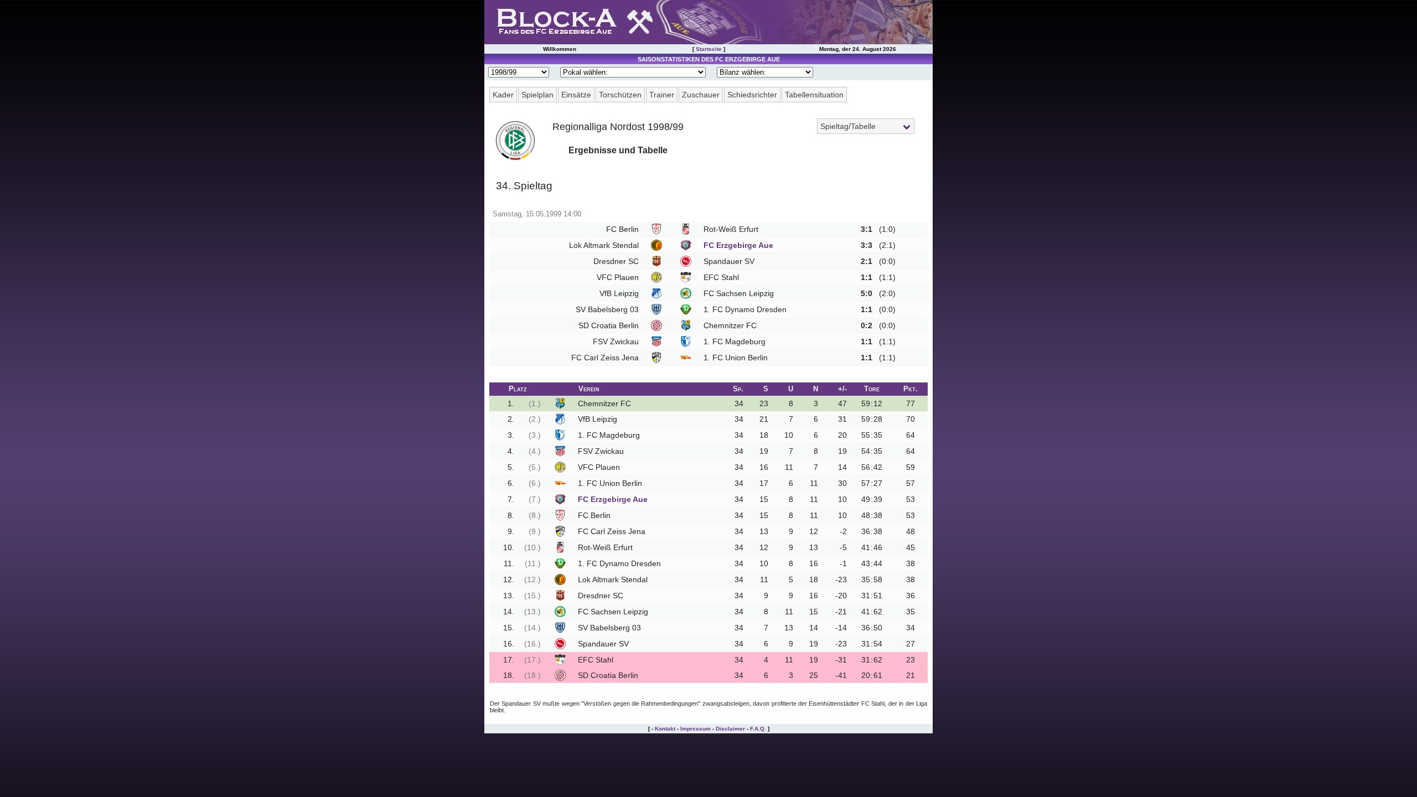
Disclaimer (730, 729)
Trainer (661, 94)
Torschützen (620, 94)
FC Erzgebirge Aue (738, 245)
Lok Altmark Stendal (604, 245)
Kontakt (665, 729)
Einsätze (576, 94)
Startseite (709, 49)
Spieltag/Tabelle (848, 126)
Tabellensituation (814, 94)
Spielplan (537, 94)
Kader (503, 94)
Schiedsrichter (752, 94)
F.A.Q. (758, 729)
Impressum (695, 729)
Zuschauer (701, 94)
